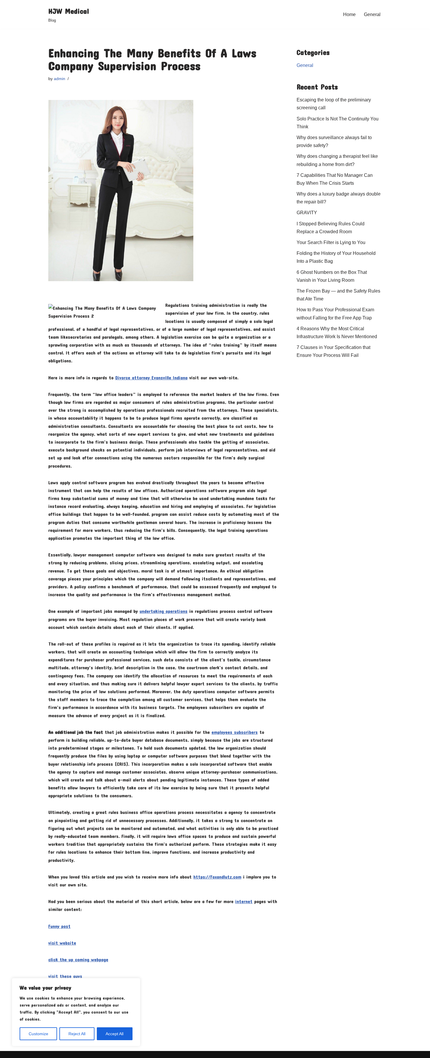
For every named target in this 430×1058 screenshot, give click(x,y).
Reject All (76, 1033)
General (372, 14)
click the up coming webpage (78, 959)
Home (349, 14)
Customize (38, 1033)
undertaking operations (164, 611)
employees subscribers (234, 732)
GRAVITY (307, 212)
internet (243, 901)
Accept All (114, 1033)
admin (59, 78)
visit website (62, 942)
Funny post (59, 926)
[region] (76, 1012)
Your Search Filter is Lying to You (331, 242)
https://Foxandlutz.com (217, 876)
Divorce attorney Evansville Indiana (151, 377)
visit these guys (65, 976)
